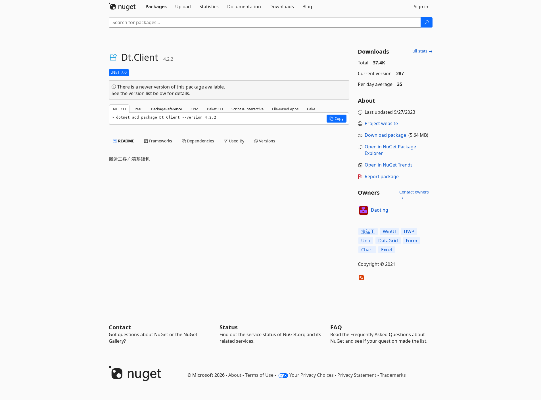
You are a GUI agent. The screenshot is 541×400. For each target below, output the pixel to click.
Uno (365, 240)
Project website (381, 123)
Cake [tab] (311, 108)
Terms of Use (259, 375)
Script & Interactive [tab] (247, 108)
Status (229, 327)
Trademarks (393, 375)
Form (411, 240)
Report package (382, 176)
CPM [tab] (195, 108)
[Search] (427, 22)
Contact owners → (414, 194)
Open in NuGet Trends (389, 165)
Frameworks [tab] (160, 141)
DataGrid (388, 240)
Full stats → (421, 51)
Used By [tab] (236, 141)
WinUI (389, 231)
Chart (367, 250)
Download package (385, 135)
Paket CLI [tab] (215, 108)
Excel (386, 250)
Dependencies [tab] (200, 141)
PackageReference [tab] (166, 108)
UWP (409, 231)
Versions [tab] (266, 141)
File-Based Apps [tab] (285, 108)
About (234, 375)
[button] (336, 119)
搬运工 (368, 231)
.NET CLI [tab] (119, 108)
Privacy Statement (356, 375)
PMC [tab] (139, 108)
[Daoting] (363, 210)
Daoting (379, 210)
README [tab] (125, 141)
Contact (120, 327)
